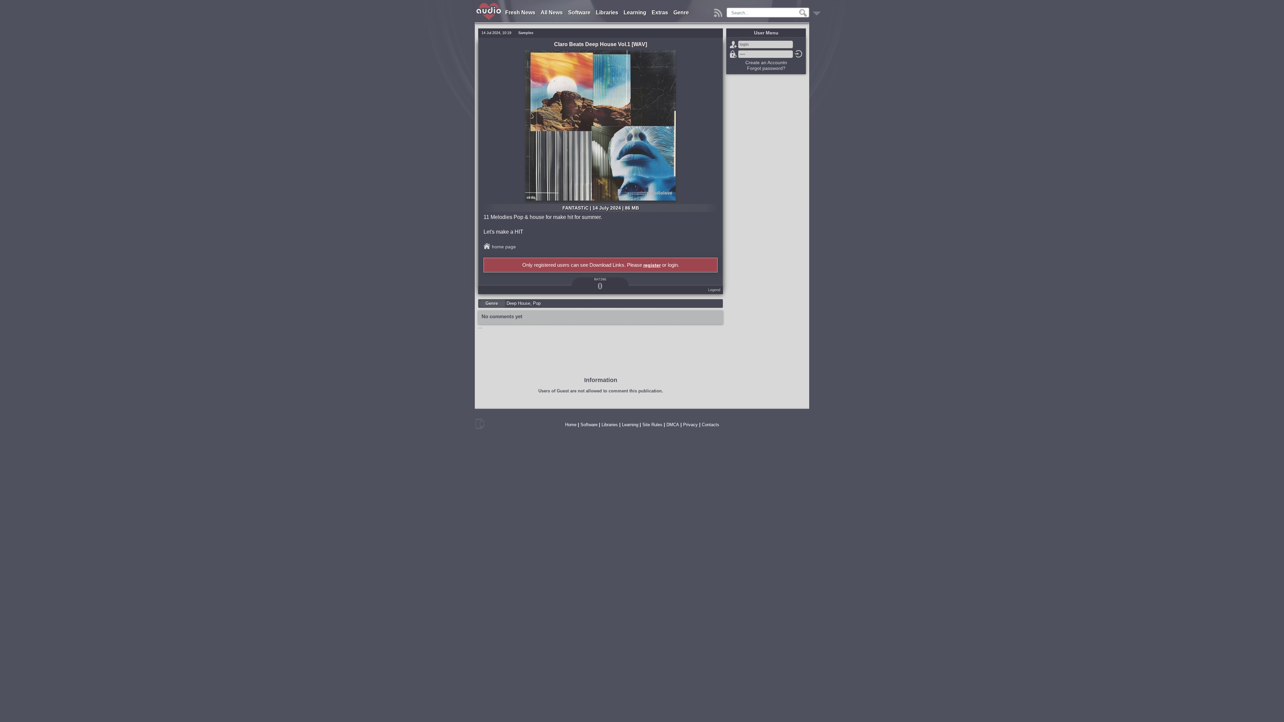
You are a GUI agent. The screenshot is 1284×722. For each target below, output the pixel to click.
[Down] (818, 11)
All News (552, 12)
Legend (714, 290)
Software (579, 12)
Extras (660, 12)
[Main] (489, 4)
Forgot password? (733, 54)
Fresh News (520, 12)
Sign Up (733, 44)
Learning (635, 12)
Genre (681, 12)
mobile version (480, 424)
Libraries (607, 12)
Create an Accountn (766, 62)
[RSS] (719, 11)
